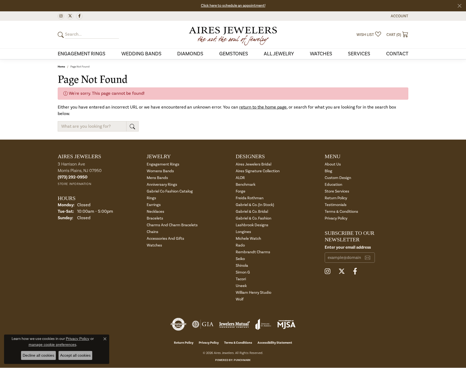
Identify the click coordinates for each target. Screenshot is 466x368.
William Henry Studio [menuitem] (253, 292)
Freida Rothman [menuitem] (249, 198)
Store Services (337, 191)
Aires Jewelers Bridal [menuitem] (253, 164)
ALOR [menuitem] (240, 177)
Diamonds (190, 53)
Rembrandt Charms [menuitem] (253, 252)
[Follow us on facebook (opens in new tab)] (79, 16)
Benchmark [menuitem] (245, 184)
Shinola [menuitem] (242, 265)
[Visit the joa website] (263, 324)
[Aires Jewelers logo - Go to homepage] (233, 34)
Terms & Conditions (341, 211)
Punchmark (242, 360)
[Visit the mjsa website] (286, 324)
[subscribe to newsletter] (368, 257)
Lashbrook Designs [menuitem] (252, 225)
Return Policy (336, 198)
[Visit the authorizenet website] (178, 324)
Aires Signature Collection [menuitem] (258, 171)
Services (359, 53)
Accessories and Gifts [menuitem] (165, 238)
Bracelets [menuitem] (155, 218)
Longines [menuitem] (243, 231)
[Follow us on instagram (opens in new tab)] (61, 16)
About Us (333, 164)
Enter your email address (348, 247)
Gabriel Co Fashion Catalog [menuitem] (170, 191)
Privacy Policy (336, 218)
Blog (328, 171)
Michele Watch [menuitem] (248, 238)
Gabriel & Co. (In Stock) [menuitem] (255, 204)
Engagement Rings (81, 53)
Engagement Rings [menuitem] (163, 164)
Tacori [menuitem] (241, 279)
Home (61, 66)
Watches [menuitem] (154, 245)
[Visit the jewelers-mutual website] (234, 324)
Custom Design (338, 177)
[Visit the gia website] (203, 324)
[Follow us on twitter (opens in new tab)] (70, 16)
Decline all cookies (38, 355)
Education (333, 184)
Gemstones (233, 53)
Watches (321, 53)
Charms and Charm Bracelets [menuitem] (172, 225)
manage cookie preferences (52, 344)
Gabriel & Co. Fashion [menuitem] (253, 218)
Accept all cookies (75, 355)
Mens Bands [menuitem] (157, 177)
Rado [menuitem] (240, 245)
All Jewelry (279, 53)
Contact (397, 53)
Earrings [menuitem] (154, 204)
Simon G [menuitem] (243, 272)
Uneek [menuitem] (241, 285)
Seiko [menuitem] (240, 258)
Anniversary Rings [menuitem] (162, 184)
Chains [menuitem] (152, 231)
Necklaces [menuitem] (155, 211)
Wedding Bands (141, 53)
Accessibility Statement (275, 343)
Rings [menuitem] (151, 198)
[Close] (459, 5)
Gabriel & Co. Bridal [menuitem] (252, 211)
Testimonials (336, 204)
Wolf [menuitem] (240, 299)
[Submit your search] (61, 35)
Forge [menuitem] (240, 191)
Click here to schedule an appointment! (233, 5)
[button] (399, 16)
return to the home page (263, 107)
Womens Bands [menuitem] (160, 171)
